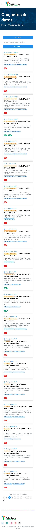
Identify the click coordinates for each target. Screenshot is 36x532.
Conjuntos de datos (16, 25)
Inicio (3, 25)
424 (27, 497)
